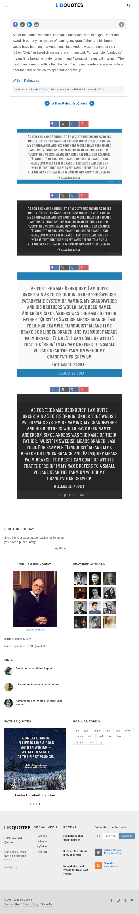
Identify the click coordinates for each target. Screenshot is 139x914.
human (79, 736)
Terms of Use (12, 904)
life (77, 730)
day (101, 742)
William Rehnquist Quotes (69, 103)
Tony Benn (59, 548)
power (128, 730)
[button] (128, 4)
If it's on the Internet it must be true (37, 684)
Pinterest (42, 851)
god (118, 730)
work (101, 736)
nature (97, 730)
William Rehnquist (26, 80)
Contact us (10, 867)
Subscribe (126, 835)
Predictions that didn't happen (34, 668)
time (108, 730)
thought (79, 742)
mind (90, 736)
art (110, 736)
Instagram (42, 841)
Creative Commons (35, 629)
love (86, 730)
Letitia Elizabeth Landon (35, 795)
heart (119, 736)
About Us (47, 904)
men (91, 742)
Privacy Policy (31, 904)
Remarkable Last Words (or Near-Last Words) (75, 870)
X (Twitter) (43, 846)
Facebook (42, 835)
